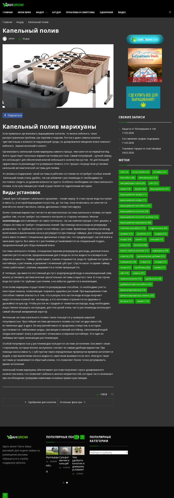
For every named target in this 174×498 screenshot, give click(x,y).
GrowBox (160, 172)
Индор (40, 12)
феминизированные (132, 289)
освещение (128, 261)
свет (124, 273)
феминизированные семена (136, 295)
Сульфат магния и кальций (64, 460)
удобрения (153, 278)
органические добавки (151, 256)
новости (126, 256)
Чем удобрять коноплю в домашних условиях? (78, 463)
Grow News (24, 12)
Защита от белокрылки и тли (139, 128)
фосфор (126, 301)
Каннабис (127, 177)
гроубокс (143, 233)
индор (125, 239)
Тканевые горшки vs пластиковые (141, 148)
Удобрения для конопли (42, 402)
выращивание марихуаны (135, 222)
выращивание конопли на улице (139, 216)
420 (124, 172)
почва (125, 267)
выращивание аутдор (133, 194)
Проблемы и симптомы (80, 12)
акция (125, 188)
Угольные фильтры (71, 402)
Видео (122, 12)
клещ (125, 245)
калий (140, 239)
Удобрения (106, 12)
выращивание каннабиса (135, 205)
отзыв (145, 261)
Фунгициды (52, 457)
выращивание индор (133, 200)
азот (153, 183)
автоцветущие (148, 177)
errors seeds (140, 172)
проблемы (142, 267)
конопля (140, 245)
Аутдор (56, 12)
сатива (159, 267)
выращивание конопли (134, 211)
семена (138, 273)
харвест (143, 301)
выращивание (159, 188)
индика (161, 233)
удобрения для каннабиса (135, 284)
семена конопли (130, 278)
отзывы (160, 261)
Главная (8, 12)
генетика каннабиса (132, 228)
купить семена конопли (134, 250)
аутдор (140, 188)
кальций (156, 239)
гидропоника (158, 228)
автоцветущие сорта (132, 183)
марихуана (160, 250)
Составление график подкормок (140, 138)
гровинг (126, 233)
